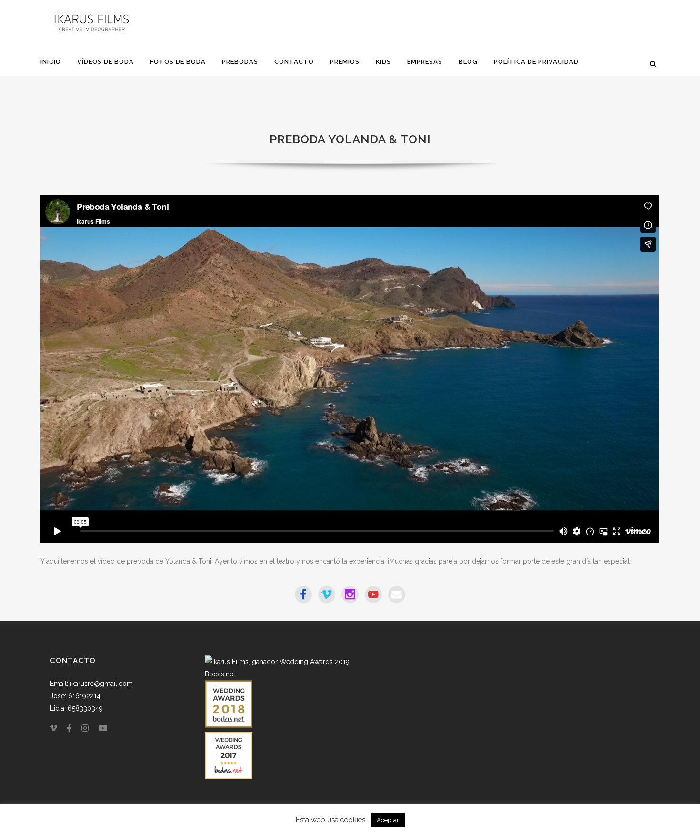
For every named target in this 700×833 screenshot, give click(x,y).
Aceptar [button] (388, 819)
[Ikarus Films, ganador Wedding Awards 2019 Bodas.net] (277, 674)
